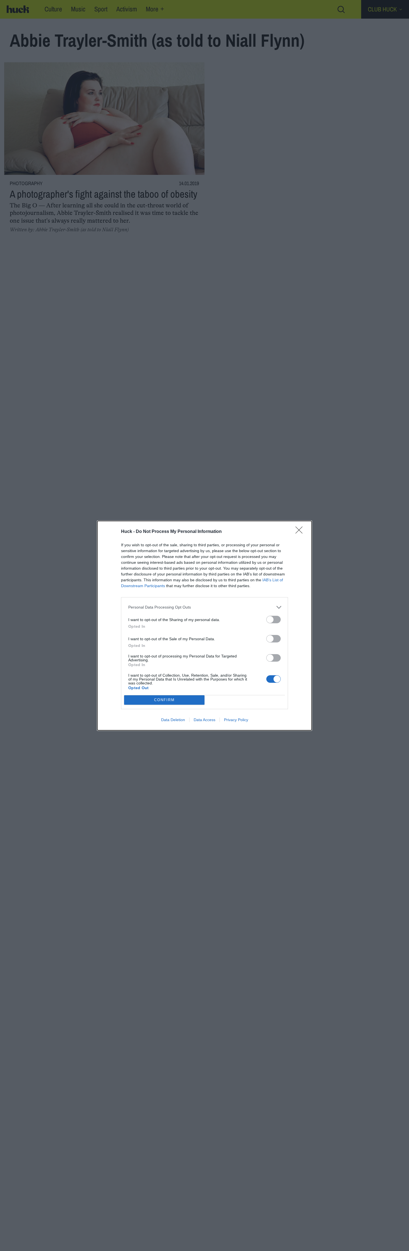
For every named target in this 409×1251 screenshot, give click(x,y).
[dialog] (204, 625)
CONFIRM (164, 700)
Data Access (204, 720)
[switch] (273, 619)
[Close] (300, 532)
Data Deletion (173, 720)
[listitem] (204, 607)
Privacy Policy (236, 720)
